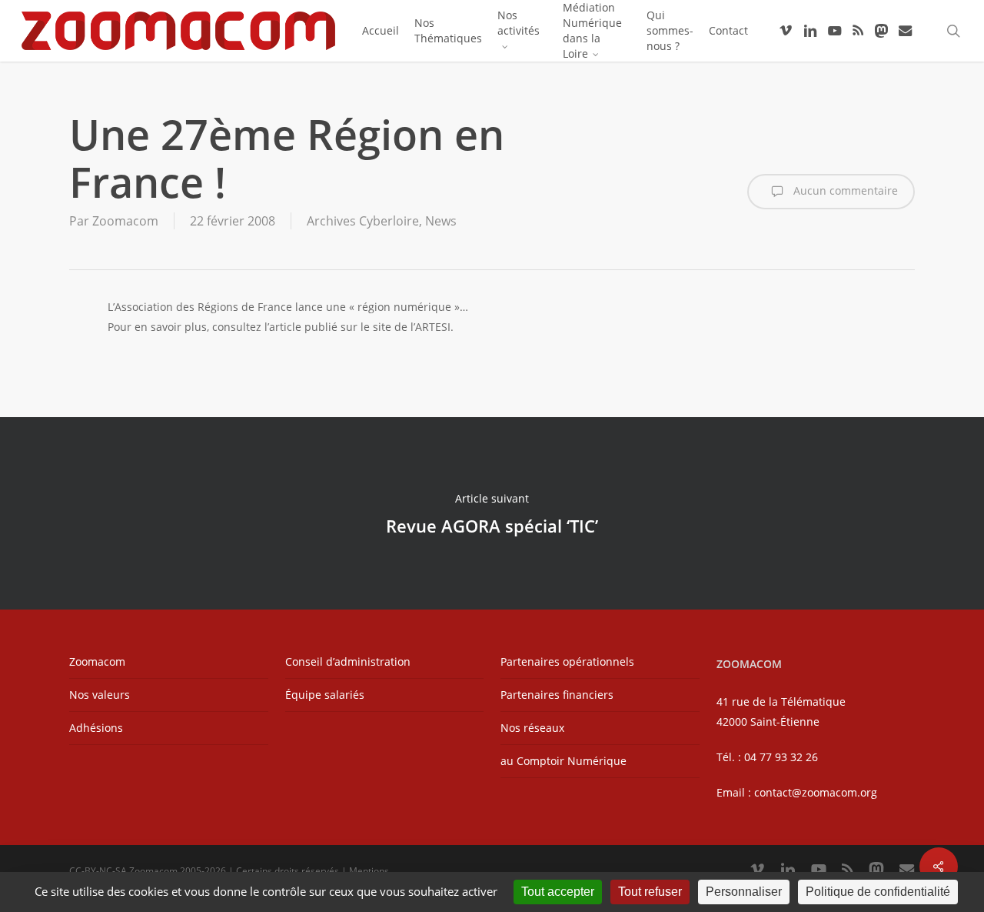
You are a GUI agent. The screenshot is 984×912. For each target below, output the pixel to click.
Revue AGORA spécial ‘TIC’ (492, 513)
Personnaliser (744, 891)
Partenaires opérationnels (567, 661)
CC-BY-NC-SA (98, 870)
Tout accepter (557, 891)
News (441, 220)
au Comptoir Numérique (563, 760)
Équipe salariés (324, 694)
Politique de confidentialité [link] (878, 891)
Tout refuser (650, 891)
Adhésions (96, 727)
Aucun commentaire (844, 190)
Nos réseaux (532, 727)
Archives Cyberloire (363, 220)
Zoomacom (125, 220)
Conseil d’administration (348, 661)
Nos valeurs (99, 694)
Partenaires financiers (556, 694)
